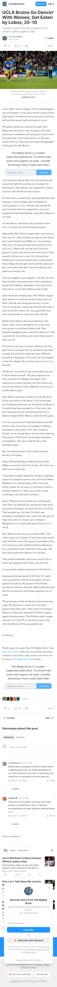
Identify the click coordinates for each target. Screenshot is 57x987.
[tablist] (14, 737)
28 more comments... (11, 836)
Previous (11, 718)
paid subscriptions (11, 652)
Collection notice (28, 967)
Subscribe (41, 4)
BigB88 (11, 798)
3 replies (15, 788)
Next (48, 718)
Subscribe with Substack (30, 940)
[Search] (52, 850)
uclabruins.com (28, 96)
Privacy (38, 964)
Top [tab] (5, 850)
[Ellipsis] (53, 763)
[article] (28, 866)
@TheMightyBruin (21, 659)
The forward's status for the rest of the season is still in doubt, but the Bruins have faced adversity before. (20, 866)
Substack (15, 981)
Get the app (42, 974)
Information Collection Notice (37, 949)
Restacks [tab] (20, 737)
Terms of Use (43, 946)
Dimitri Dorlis (20, 871)
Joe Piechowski (15, 37)
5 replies (15, 824)
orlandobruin (14, 762)
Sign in (51, 4)
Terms (46, 964)
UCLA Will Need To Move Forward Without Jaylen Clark (21, 860)
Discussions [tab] (23, 850)
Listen (51, 38)
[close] (49, 888)
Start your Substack (21, 974)
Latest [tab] (12, 850)
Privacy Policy (30, 952)
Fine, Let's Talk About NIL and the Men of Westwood (21, 883)
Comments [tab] (9, 737)
